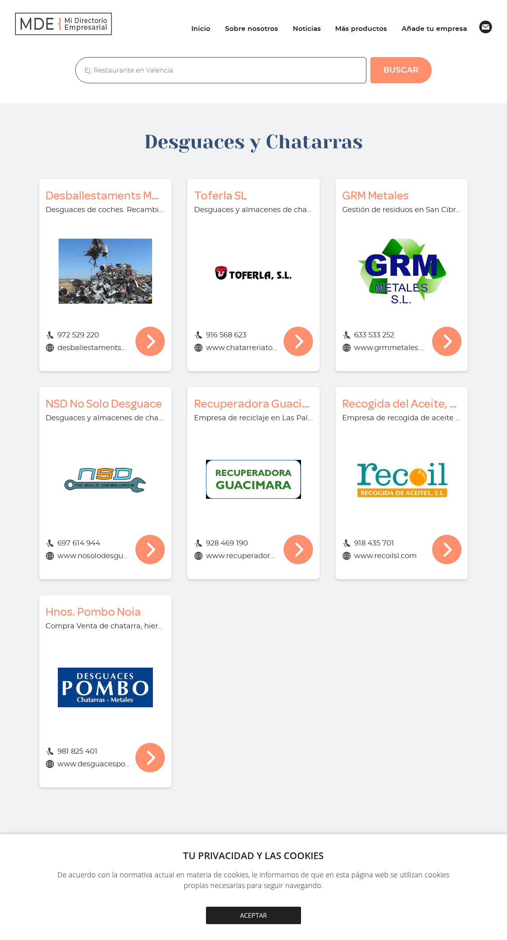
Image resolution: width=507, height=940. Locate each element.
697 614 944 (78, 543)
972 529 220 (78, 335)
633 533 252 (374, 335)
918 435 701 (374, 543)
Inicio (200, 28)
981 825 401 (77, 751)
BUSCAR (401, 70)
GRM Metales (375, 196)
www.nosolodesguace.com (93, 556)
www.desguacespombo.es (93, 764)
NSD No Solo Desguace (104, 404)
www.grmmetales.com (390, 348)
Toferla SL (220, 196)
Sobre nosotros (251, 28)
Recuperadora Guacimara (253, 404)
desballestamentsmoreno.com (93, 348)
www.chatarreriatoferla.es (242, 348)
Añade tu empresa (434, 28)
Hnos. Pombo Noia (93, 612)
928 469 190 (227, 543)
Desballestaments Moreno (105, 196)
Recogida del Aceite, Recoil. (401, 404)
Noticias (307, 28)
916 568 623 (226, 335)
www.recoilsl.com (385, 556)
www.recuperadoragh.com (242, 556)
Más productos (361, 28)
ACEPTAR (253, 915)
